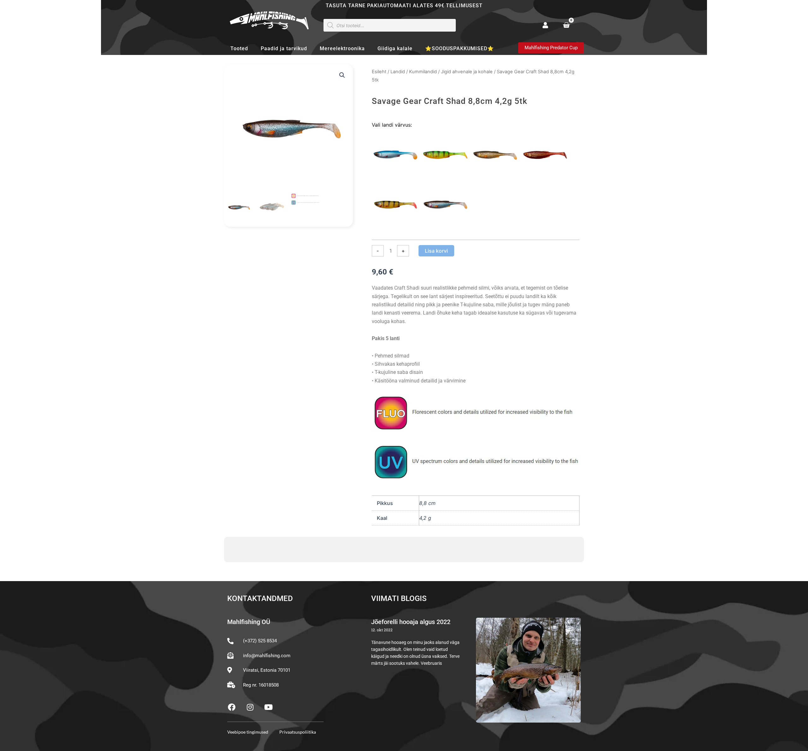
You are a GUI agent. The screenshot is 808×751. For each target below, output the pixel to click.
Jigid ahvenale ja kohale (467, 72)
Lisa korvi (436, 251)
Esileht (379, 72)
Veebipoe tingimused (247, 732)
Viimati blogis (399, 598)
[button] (342, 75)
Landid (397, 72)
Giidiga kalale (395, 48)
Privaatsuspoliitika (297, 732)
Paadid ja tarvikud (284, 48)
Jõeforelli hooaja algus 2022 (410, 622)
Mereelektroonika (342, 48)
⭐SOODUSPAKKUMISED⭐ (459, 48)
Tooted (239, 48)
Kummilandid (423, 72)
